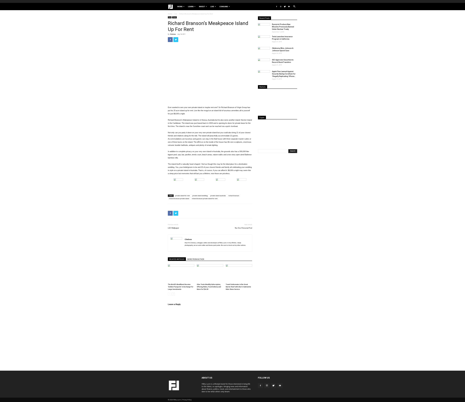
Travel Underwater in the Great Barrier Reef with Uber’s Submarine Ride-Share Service (238, 286)
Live (212, 6)
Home (170, 14)
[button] (294, 7)
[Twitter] (285, 6)
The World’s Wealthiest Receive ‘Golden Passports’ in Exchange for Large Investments (180, 286)
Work (179, 6)
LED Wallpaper (173, 228)
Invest (202, 6)
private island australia (218, 196)
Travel (174, 17)
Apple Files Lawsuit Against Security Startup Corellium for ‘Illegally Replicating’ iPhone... (284, 73)
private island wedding (200, 196)
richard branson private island (179, 198)
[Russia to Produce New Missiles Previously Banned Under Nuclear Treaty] (264, 27)
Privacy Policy (187, 400)
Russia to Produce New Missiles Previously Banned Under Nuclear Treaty (283, 26)
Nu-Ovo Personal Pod (243, 228)
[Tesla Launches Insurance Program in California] (264, 39)
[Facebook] (276, 6)
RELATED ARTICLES (176, 259)
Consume (223, 6)
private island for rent (182, 196)
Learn (191, 6)
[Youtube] (289, 6)
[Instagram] (281, 6)
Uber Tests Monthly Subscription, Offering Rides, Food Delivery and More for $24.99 (209, 286)
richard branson (233, 196)
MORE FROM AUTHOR (195, 259)
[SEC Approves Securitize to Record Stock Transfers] (264, 63)
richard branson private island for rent (204, 198)
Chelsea (173, 34)
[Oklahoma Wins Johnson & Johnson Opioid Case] (264, 51)
